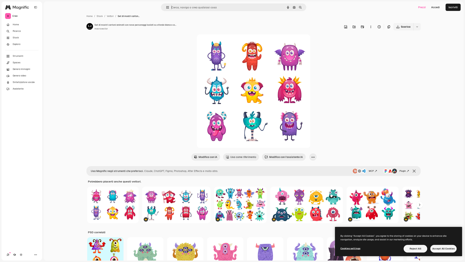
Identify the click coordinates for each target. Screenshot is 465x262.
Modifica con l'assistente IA (286, 157)
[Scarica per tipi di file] (417, 26)
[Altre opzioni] (370, 26)
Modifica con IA (208, 157)
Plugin (402, 171)
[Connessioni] (8, 255)
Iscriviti (453, 7)
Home (89, 16)
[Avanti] (419, 205)
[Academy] (14, 255)
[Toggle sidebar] (36, 7)
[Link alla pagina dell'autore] (89, 27)
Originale (221, 41)
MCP (371, 171)
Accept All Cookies (443, 248)
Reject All (415, 248)
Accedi (435, 7)
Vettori (110, 16)
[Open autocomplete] (166, 7)
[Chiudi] (414, 171)
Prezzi (422, 7)
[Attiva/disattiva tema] (21, 255)
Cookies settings (350, 248)
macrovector (101, 28)
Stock (100, 16)
